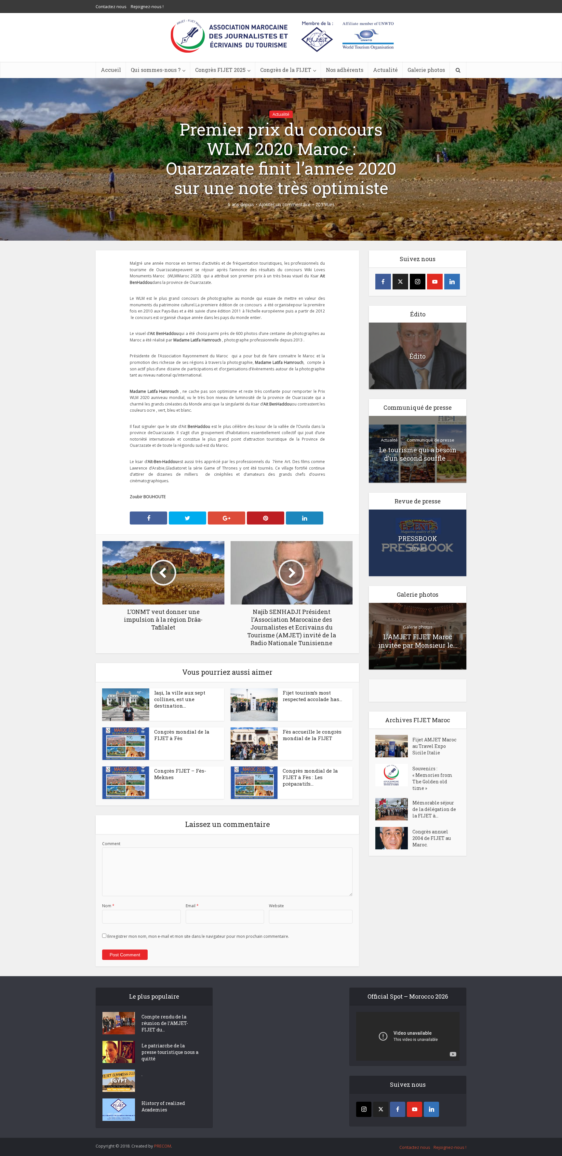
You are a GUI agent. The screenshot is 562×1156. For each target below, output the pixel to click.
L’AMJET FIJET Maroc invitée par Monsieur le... (417, 640)
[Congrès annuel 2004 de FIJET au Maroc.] (393, 838)
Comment (111, 843)
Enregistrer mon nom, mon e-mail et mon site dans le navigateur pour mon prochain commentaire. (198, 936)
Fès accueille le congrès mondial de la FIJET (312, 734)
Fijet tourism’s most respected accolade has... (312, 695)
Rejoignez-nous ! (147, 6)
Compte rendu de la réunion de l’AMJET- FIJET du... (164, 1023)
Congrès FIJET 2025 (220, 69)
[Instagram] (417, 281)
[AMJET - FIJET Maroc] (281, 36)
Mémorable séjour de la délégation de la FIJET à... (434, 809)
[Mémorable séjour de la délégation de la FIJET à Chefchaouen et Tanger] (393, 809)
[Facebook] (383, 281)
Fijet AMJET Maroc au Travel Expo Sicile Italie (434, 746)
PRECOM (162, 1146)
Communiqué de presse (430, 440)
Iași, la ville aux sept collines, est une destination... (179, 699)
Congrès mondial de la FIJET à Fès (181, 734)
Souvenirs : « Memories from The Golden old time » (432, 778)
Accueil (111, 69)
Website (276, 906)
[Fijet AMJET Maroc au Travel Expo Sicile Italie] (393, 746)
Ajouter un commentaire (285, 204)
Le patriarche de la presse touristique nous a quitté (169, 1052)
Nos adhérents (344, 69)
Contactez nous (111, 6)
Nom (108, 906)
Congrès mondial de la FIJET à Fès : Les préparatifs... (310, 777)
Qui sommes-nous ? (156, 69)
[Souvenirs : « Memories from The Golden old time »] (393, 775)
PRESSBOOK (417, 538)
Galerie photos (426, 69)
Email (192, 906)
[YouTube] (435, 281)
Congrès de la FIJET (285, 69)
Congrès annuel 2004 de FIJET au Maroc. (431, 838)
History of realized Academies (163, 1106)
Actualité (385, 69)
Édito (417, 356)
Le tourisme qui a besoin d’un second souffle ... (418, 453)
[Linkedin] (452, 281)
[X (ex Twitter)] (400, 281)
